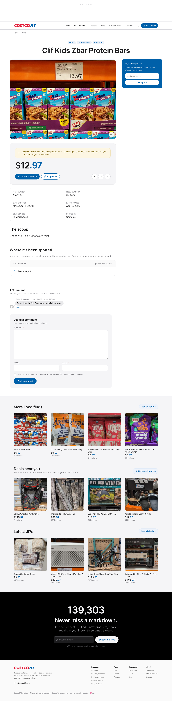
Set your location (147, 471)
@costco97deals (23, 683)
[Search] (137, 25)
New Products (80, 25)
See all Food (149, 406)
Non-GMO (98, 42)
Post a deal (151, 25)
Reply (18, 308)
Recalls (94, 25)
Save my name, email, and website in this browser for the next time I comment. (50, 374)
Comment (19, 328)
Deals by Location (98, 674)
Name (17, 363)
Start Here (150, 670)
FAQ (130, 677)
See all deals (148, 531)
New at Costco (97, 680)
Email (65, 363)
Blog (103, 25)
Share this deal (29, 176)
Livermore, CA (24, 271)
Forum (131, 674)
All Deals (94, 670)
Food (71, 42)
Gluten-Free (84, 42)
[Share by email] (108, 176)
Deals (67, 25)
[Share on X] (101, 176)
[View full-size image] (111, 134)
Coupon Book (115, 25)
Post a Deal (133, 670)
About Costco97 (152, 674)
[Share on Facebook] (94, 176)
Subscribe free (107, 639)
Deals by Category (98, 677)
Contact (129, 25)
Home (16, 33)
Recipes (117, 677)
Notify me (142, 82)
